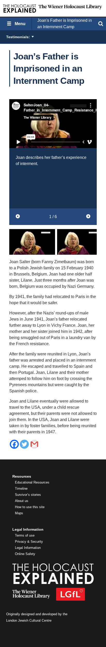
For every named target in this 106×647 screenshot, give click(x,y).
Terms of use (24, 535)
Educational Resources (32, 482)
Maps (19, 513)
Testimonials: (18, 37)
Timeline (21, 488)
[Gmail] (34, 444)
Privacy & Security (29, 541)
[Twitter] (24, 444)
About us (21, 501)
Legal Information (28, 548)
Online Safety (25, 554)
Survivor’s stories (28, 495)
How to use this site (30, 507)
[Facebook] (14, 444)
